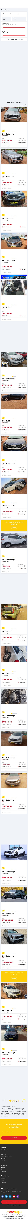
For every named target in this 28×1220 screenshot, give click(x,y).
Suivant (24, 1100)
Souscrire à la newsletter (14, 1202)
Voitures (3, 1167)
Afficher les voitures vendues (10, 14)
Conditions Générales (6, 1156)
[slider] (2, 27)
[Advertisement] (14, 57)
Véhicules (7, 9)
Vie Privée (3, 1154)
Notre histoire (4, 1149)
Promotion (4, 1158)
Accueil (2, 9)
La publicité (4, 1152)
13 (18, 1100)
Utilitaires (3, 1171)
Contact (3, 1160)
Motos (2, 1169)
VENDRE (14, 527)
